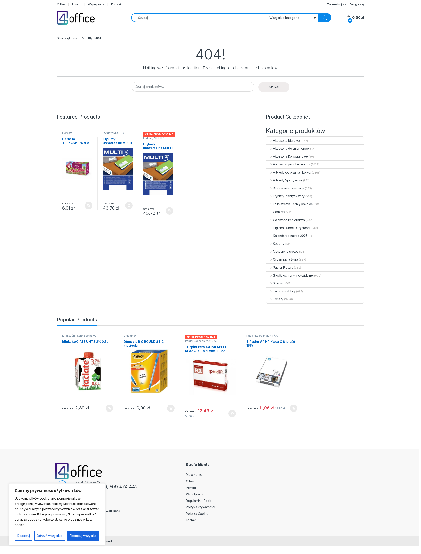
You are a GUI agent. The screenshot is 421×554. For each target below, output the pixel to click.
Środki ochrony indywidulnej (293, 275)
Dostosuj (23, 536)
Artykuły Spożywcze (287, 180)
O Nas (61, 4)
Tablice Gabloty (284, 291)
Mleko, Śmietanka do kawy (79, 335)
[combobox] (199, 17)
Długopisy (130, 335)
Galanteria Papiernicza (289, 220)
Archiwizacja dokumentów (291, 164)
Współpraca (96, 4)
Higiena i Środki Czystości (291, 228)
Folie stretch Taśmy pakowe (293, 204)
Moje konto (194, 474)
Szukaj (274, 87)
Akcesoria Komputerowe (290, 156)
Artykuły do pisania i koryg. (292, 172)
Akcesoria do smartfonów (291, 148)
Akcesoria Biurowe (286, 140)
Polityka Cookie (197, 513)
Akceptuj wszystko (83, 536)
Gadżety (279, 212)
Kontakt (116, 4)
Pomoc (76, 4)
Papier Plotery (283, 267)
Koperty (278, 243)
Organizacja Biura (285, 259)
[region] (57, 514)
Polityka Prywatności (200, 507)
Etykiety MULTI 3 (113, 133)
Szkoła (278, 283)
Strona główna (67, 38)
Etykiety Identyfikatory (289, 196)
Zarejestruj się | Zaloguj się (345, 4)
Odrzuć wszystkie (49, 536)
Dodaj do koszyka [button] (86, 205)
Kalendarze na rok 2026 (290, 236)
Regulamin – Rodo (199, 501)
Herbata (67, 133)
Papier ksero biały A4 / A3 (201, 341)
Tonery (278, 299)
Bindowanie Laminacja (288, 188)
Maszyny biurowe (285, 251)
